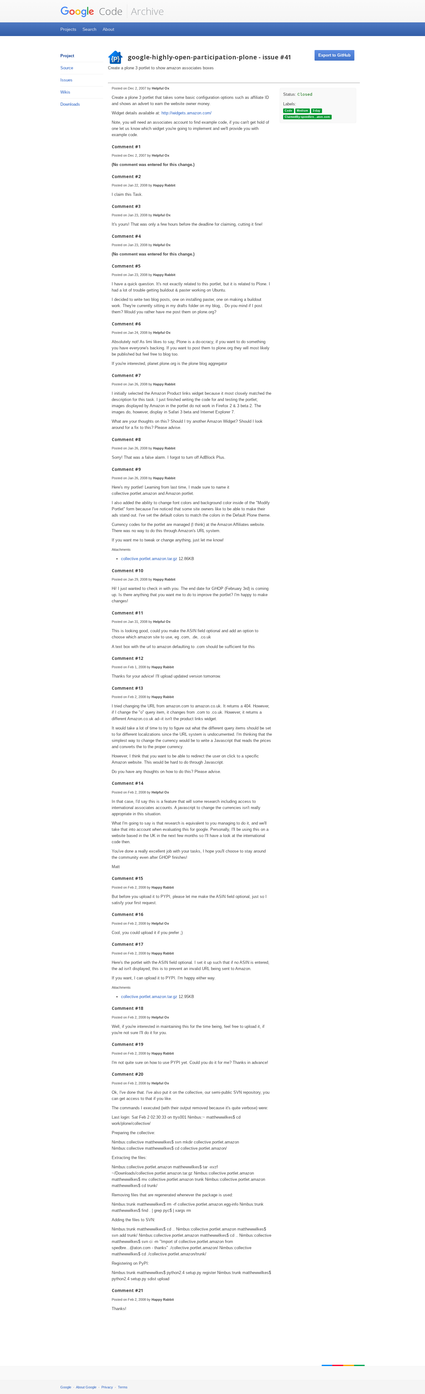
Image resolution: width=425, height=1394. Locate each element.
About (108, 29)
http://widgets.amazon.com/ (186, 113)
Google (65, 1387)
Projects (68, 29)
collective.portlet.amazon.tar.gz (150, 558)
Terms (123, 1387)
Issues (66, 80)
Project (67, 55)
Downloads (70, 104)
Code (109, 11)
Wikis (65, 92)
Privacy (107, 1387)
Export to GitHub (334, 55)
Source (66, 68)
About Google (86, 1387)
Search (89, 29)
